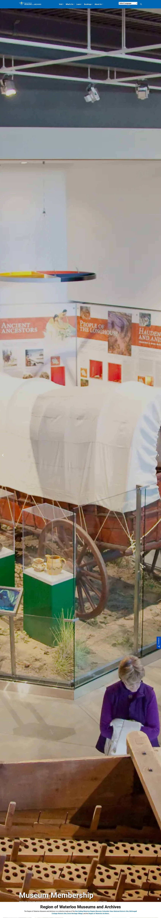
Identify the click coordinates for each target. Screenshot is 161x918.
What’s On (69, 4)
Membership (26, 910)
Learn (78, 4)
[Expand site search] (141, 4)
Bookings (87, 4)
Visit (61, 4)
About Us (98, 4)
